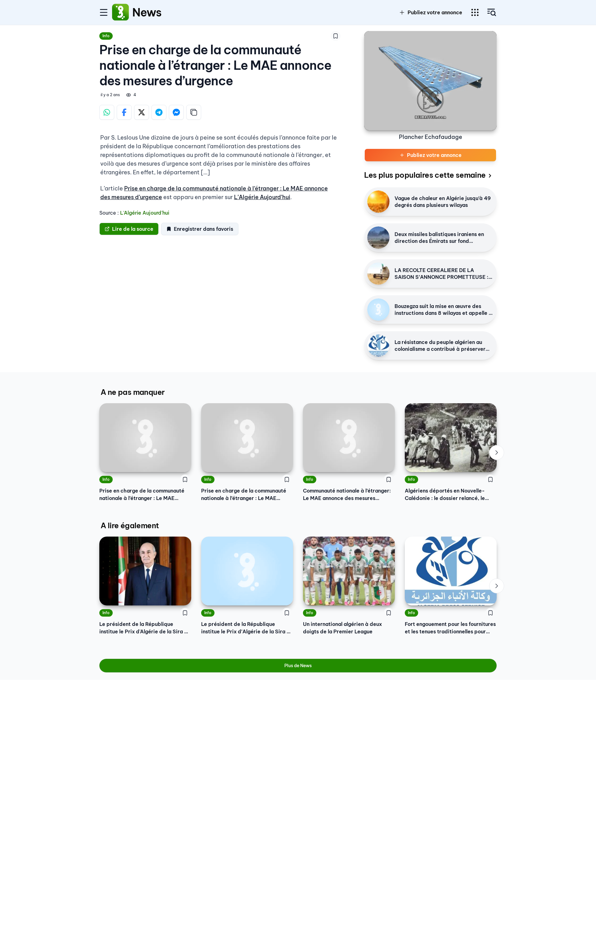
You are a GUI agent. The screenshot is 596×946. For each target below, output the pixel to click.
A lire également (130, 525)
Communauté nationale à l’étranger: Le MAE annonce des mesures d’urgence (347, 495)
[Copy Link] (193, 112)
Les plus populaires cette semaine (424, 175)
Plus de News (298, 665)
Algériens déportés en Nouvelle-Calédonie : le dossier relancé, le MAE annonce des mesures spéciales (450, 495)
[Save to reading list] (336, 36)
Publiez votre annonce (435, 12)
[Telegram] (158, 112)
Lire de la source (132, 229)
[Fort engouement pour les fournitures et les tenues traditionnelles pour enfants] (451, 571)
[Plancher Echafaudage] (430, 80)
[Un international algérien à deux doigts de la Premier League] (349, 571)
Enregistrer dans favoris (203, 229)
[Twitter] (141, 112)
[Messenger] (176, 112)
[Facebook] (124, 112)
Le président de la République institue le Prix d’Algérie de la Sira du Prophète (247, 628)
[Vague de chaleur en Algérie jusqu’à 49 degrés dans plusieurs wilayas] (378, 201)
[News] (120, 12)
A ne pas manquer (133, 392)
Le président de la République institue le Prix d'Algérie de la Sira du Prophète (144, 628)
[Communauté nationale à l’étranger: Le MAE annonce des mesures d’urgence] (349, 437)
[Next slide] (496, 452)
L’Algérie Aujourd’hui (262, 197)
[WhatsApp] (106, 112)
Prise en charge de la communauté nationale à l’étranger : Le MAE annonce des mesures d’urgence (141, 495)
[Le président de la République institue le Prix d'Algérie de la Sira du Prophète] (145, 571)
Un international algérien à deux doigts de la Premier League (342, 628)
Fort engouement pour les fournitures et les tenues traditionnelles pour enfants (450, 628)
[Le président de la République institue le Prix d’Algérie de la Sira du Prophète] (247, 571)
